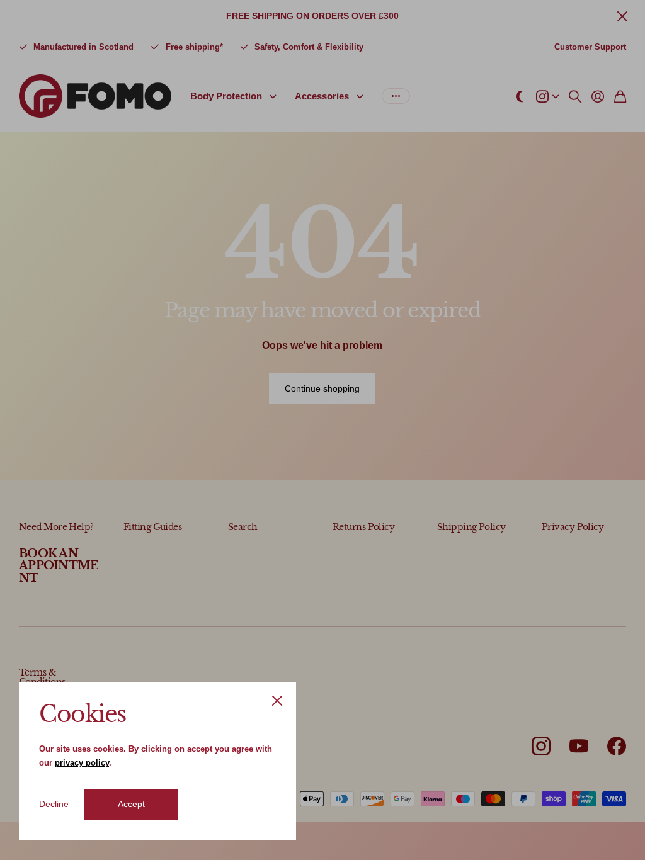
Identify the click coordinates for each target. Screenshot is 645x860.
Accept (131, 804)
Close (277, 701)
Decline (54, 804)
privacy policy (82, 762)
